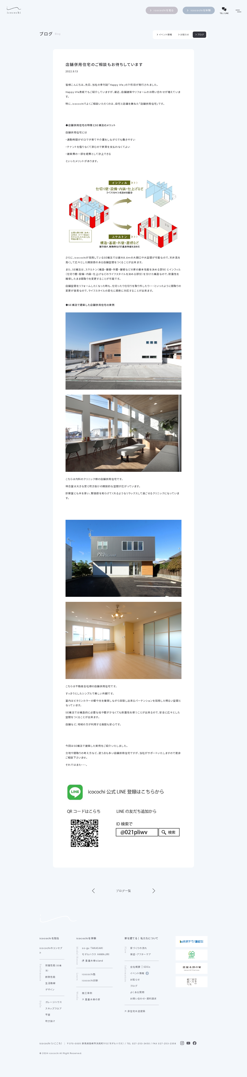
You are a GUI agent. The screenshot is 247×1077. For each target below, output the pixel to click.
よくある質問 (137, 992)
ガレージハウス (53, 1002)
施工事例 (87, 993)
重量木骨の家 (92, 999)
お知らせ (184, 34)
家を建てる (131, 938)
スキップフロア (53, 1008)
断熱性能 (50, 977)
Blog (58, 34)
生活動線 (50, 983)
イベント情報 (165, 34)
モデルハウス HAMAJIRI (95, 954)
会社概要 (135, 967)
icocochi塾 (89, 974)
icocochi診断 (90, 980)
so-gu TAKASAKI (92, 948)
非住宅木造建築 (136, 1011)
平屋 (47, 1014)
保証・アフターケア (140, 954)
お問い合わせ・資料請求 (143, 998)
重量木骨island (94, 960)
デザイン (50, 989)
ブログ (46, 33)
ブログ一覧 (123, 890)
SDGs (146, 967)
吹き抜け (50, 1021)
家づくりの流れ (138, 948)
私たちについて (149, 938)
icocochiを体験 (201, 10)
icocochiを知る (164, 10)
